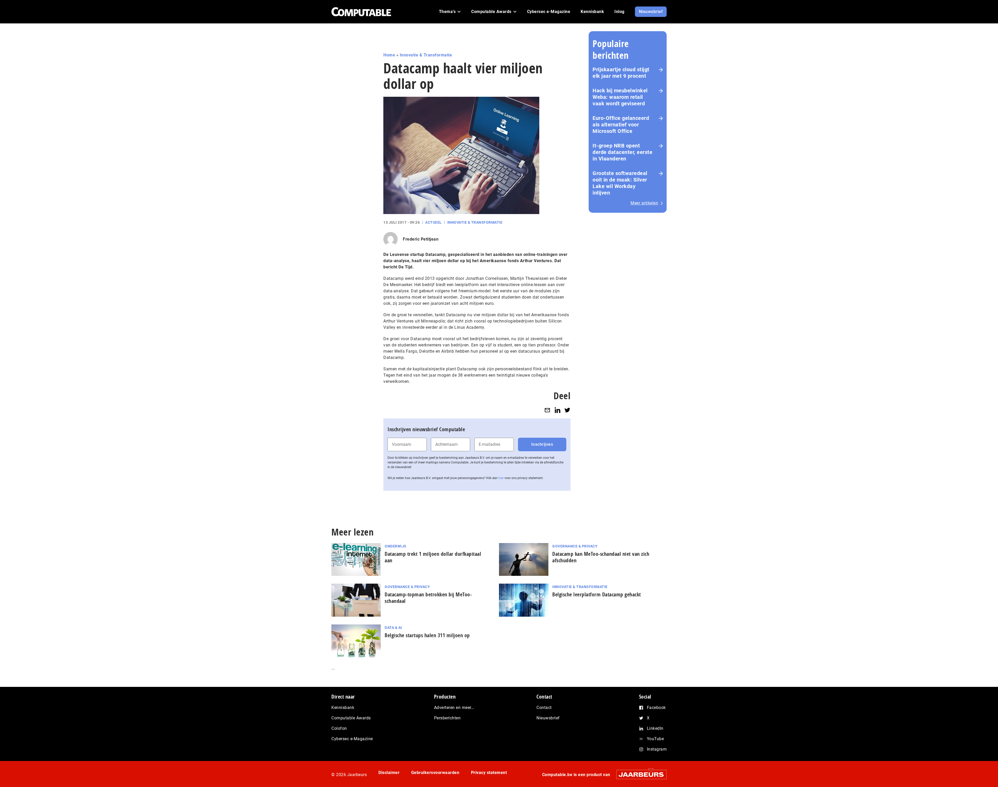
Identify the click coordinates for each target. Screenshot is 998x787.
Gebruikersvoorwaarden (435, 772)
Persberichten (447, 717)
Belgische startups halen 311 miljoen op (427, 635)
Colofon (339, 728)
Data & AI (393, 627)
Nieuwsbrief (548, 717)
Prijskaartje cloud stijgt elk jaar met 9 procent (621, 72)
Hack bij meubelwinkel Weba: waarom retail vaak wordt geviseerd (620, 97)
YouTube (655, 738)
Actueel (433, 222)
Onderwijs (395, 546)
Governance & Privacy (575, 546)
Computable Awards (351, 717)
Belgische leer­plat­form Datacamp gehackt (596, 594)
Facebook (656, 707)
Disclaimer (388, 772)
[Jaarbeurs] (639, 774)
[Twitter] (567, 410)
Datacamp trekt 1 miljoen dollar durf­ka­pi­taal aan (433, 557)
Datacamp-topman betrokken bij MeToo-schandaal (428, 597)
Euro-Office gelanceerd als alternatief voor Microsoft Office (621, 124)
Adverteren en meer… (454, 707)
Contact (544, 707)
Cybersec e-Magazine (352, 738)
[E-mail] (547, 410)
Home (389, 55)
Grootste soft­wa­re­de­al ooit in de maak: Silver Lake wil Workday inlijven (620, 183)
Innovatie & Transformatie (426, 55)
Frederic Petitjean (420, 239)
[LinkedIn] (557, 410)
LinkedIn (655, 728)
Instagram (657, 749)
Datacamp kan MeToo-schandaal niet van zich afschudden (600, 557)
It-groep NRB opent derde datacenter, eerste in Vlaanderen (622, 152)
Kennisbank (342, 707)
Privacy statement (489, 772)
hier (501, 478)
